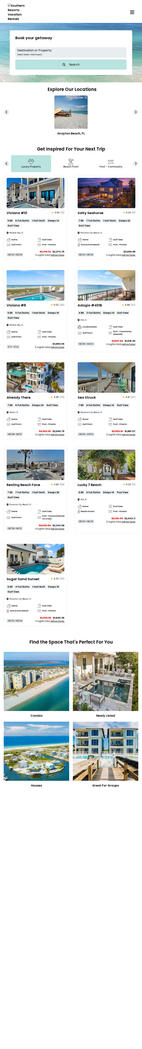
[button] (70, 52)
